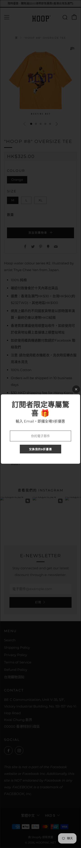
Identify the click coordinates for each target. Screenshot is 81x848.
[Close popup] (76, 389)
